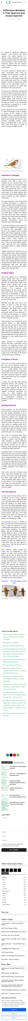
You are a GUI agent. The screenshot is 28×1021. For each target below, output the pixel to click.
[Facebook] (7, 755)
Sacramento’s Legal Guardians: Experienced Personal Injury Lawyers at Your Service (12, 985)
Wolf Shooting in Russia (7, 952)
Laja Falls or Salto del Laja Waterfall (10, 935)
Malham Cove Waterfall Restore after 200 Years (13, 956)
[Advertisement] (14, 36)
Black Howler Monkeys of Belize (9, 928)
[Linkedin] (11, 870)
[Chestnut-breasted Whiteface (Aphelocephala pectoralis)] (5, 785)
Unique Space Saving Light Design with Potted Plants (12, 968)
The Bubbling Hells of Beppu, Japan (10, 948)
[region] (14, 1008)
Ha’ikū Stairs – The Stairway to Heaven (11, 993)
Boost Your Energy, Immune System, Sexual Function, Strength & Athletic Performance (14, 670)
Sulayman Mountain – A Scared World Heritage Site (13, 944)
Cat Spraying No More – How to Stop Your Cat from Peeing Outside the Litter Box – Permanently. (14, 695)
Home (2, 6)
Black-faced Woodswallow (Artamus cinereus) (12, 976)
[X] (11, 755)
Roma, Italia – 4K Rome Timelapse (10, 959)
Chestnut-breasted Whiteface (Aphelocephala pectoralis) (17, 782)
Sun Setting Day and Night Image (9, 973)
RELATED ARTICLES (7, 762)
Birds (11, 6)
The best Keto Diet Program (12, 665)
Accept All (14, 1009)
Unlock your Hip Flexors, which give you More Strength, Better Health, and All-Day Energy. (14, 686)
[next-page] (5, 810)
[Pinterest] (14, 755)
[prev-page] (2, 810)
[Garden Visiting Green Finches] (5, 789)
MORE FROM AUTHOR (19, 762)
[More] (21, 755)
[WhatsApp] (18, 755)
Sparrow (19, 496)
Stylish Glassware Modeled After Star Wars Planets (13, 931)
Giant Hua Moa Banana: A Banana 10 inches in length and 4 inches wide (12, 980)
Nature (7, 6)
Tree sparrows (6, 522)
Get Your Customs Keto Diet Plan (14, 646)
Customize (14, 1013)
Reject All (14, 1017)
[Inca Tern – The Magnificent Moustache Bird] (5, 775)
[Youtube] (19, 870)
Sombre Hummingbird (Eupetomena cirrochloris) (13, 990)
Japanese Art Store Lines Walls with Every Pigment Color (13, 939)
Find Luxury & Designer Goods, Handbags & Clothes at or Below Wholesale (13, 678)
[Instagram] (7, 870)
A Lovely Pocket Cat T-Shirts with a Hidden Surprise (12, 924)
